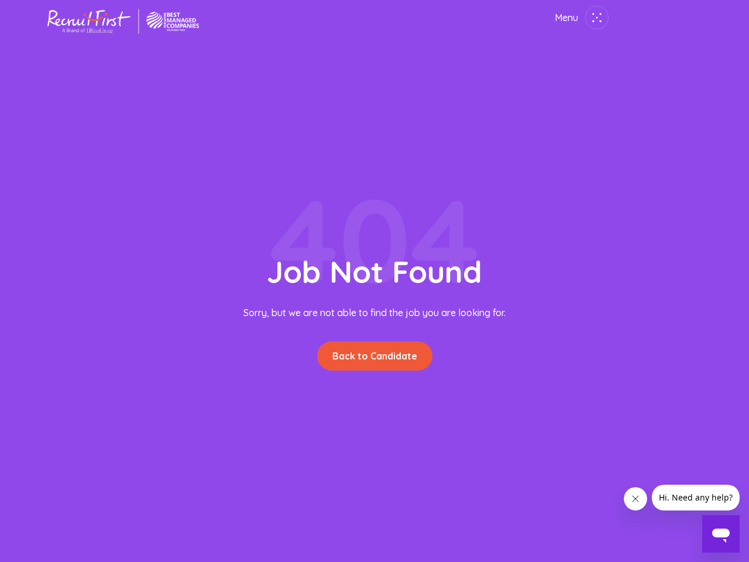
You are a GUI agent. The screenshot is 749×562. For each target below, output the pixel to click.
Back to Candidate (374, 356)
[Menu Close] (594, 17)
